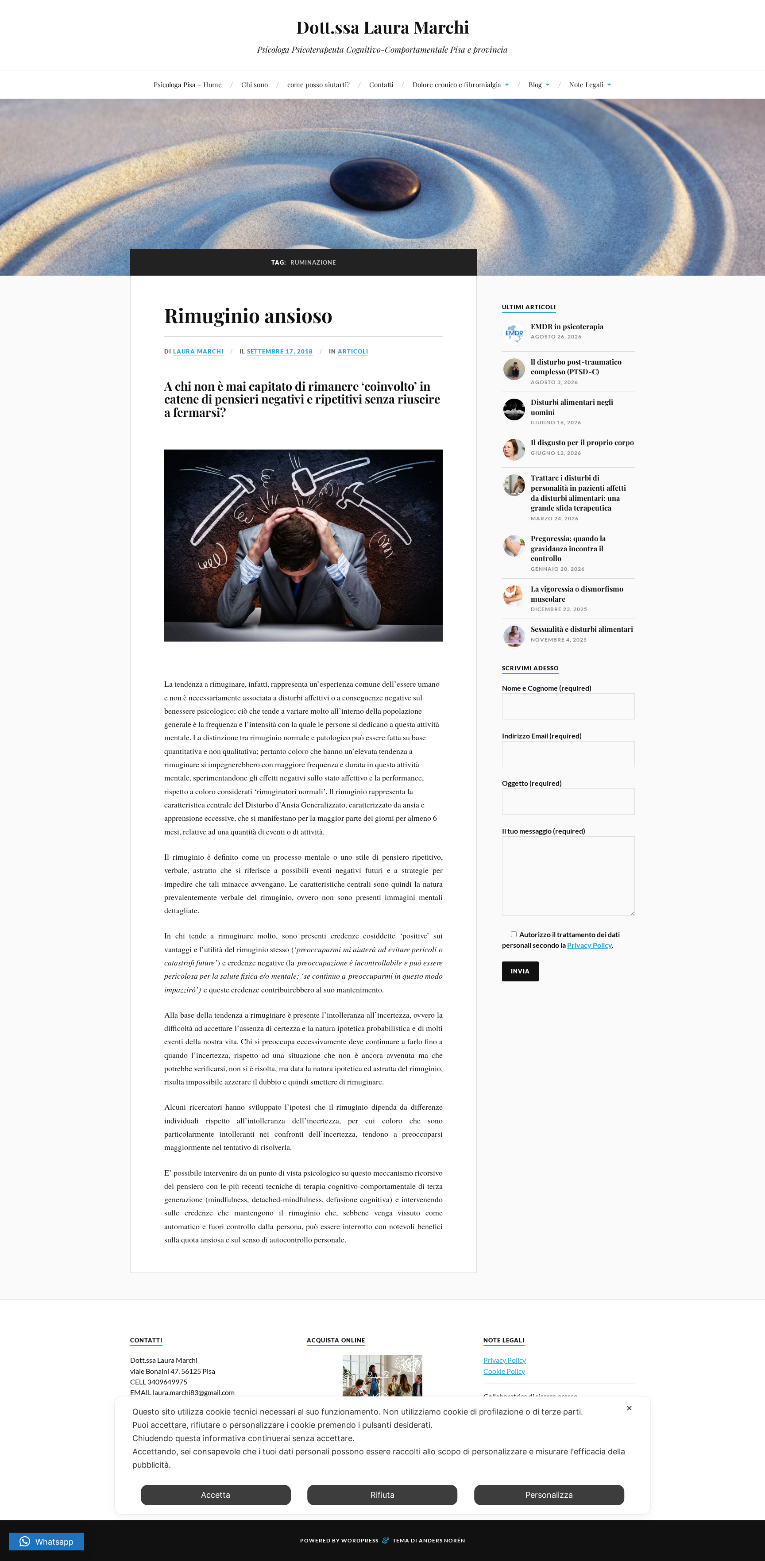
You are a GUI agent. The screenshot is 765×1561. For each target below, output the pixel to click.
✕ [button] (629, 1408)
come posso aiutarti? (318, 84)
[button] (46, 1541)
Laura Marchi (198, 351)
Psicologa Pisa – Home (188, 84)
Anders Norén (442, 1540)
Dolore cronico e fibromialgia (457, 84)
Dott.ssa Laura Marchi (382, 26)
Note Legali (586, 84)
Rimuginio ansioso (248, 315)
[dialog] (382, 1455)
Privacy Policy (589, 945)
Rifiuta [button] (382, 1494)
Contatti (381, 84)
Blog (535, 84)
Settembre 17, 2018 (280, 351)
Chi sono (254, 84)
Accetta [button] (215, 1494)
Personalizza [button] (549, 1494)
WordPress (360, 1540)
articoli (353, 351)
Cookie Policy (504, 1371)
